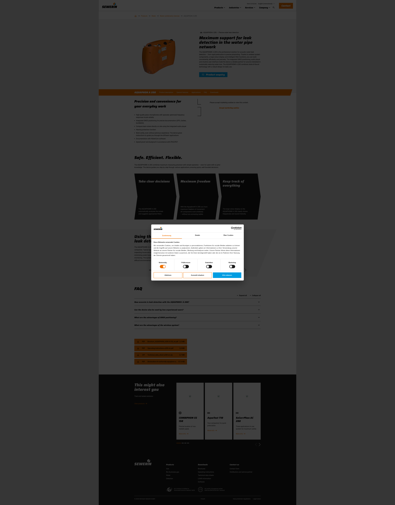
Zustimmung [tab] (166, 235)
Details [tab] (197, 235)
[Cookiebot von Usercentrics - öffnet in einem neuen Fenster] (233, 228)
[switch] (186, 266)
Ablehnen (167, 275)
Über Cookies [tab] (228, 235)
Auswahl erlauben (197, 275)
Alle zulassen (227, 275)
